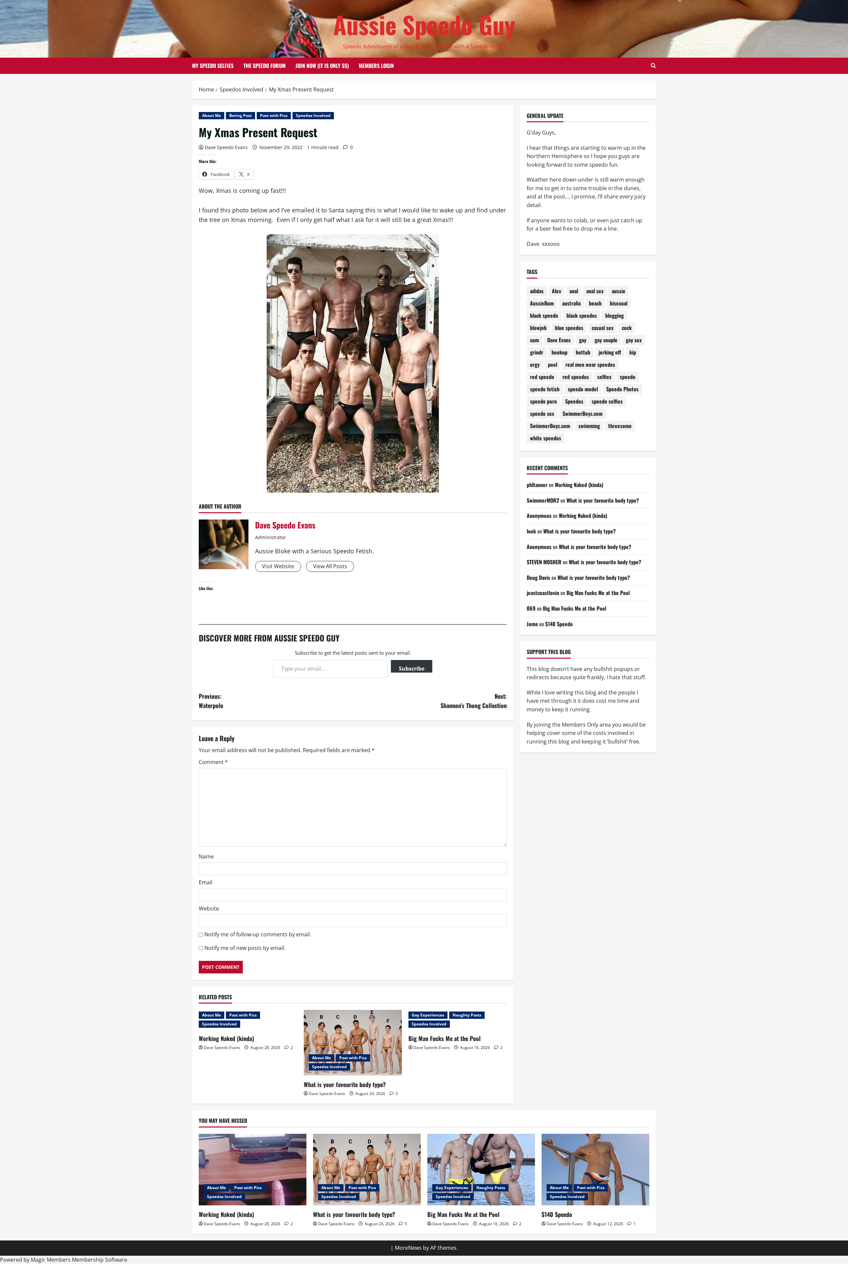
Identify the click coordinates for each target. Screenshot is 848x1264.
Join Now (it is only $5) (322, 66)
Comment (213, 762)
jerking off (610, 353)
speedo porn (543, 402)
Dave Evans (559, 340)
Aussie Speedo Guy (424, 24)
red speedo (542, 377)
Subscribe (411, 668)
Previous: (211, 701)
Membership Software (99, 1259)
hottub (583, 353)
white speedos (545, 438)
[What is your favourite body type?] (353, 1042)
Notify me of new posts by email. (244, 948)
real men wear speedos (590, 365)
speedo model (583, 389)
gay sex (634, 340)
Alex (556, 291)
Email (205, 882)
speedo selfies (607, 402)
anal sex (595, 291)
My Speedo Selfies (213, 66)
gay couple (606, 340)
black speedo (544, 316)
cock (627, 328)
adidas (537, 291)
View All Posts (330, 566)
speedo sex (542, 414)
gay (582, 340)
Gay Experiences (428, 1015)
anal (573, 291)
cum (534, 340)
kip (632, 353)
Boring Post (240, 115)
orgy (535, 365)
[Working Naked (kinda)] (252, 1170)
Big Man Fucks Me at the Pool (444, 1038)
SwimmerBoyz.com (582, 414)
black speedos (581, 316)
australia (571, 303)
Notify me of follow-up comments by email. (257, 934)
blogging (614, 316)
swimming (589, 426)
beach (595, 303)
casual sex (602, 328)
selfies (604, 377)
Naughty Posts (466, 1015)
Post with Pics (274, 115)
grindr (536, 353)
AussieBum (542, 303)
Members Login (376, 66)
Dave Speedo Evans (226, 147)
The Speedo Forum (264, 66)
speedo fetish (544, 389)
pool (552, 365)
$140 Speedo (559, 624)
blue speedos (569, 328)
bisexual (618, 303)
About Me (211, 115)
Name (206, 856)
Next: (474, 701)
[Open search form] (653, 65)
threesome (620, 426)
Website (209, 908)
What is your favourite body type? (345, 1084)
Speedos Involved (313, 115)
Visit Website (278, 566)
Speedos (574, 402)
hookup (559, 353)
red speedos (575, 377)
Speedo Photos (622, 389)
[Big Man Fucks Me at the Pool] (481, 1170)
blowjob (538, 328)
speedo (627, 377)
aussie (618, 291)
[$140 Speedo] (595, 1170)
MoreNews (408, 1247)
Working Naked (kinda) (226, 1038)
